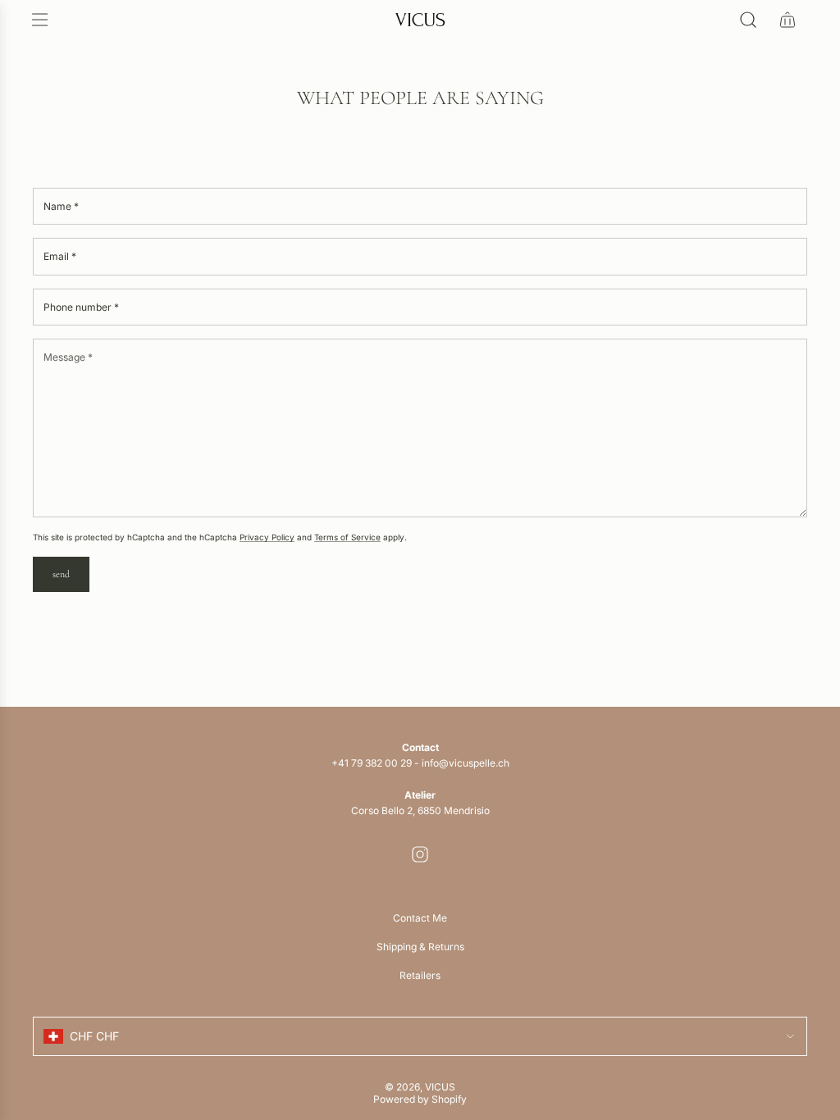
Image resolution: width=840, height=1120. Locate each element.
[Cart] (787, 19)
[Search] (748, 19)
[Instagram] (420, 854)
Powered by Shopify (420, 1099)
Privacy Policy (267, 537)
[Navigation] (39, 19)
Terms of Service (347, 537)
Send (61, 574)
